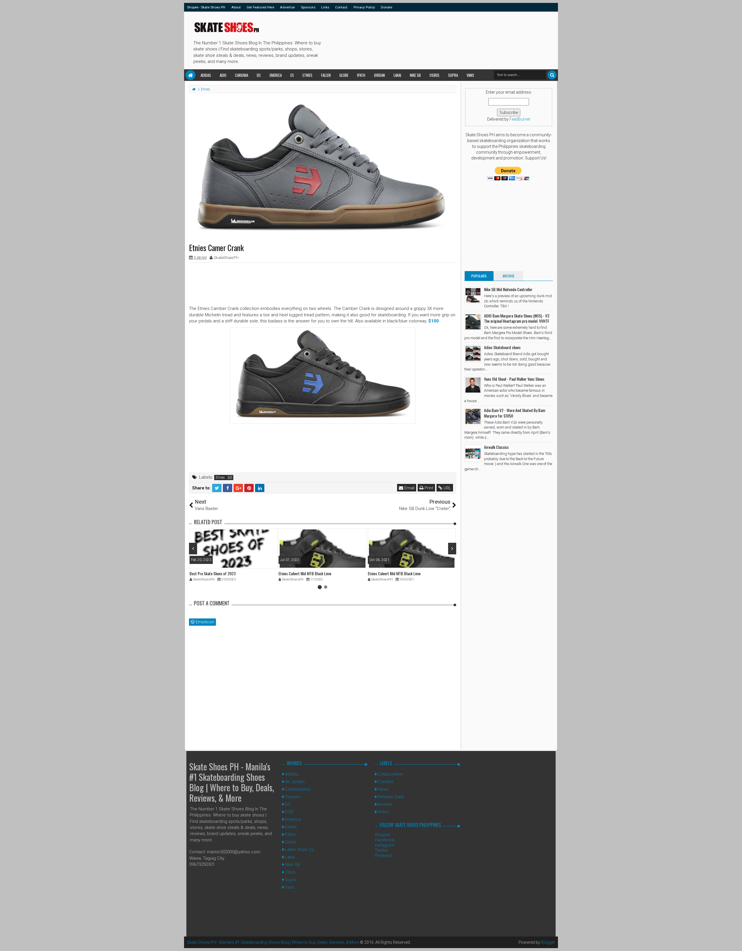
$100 (433, 321)
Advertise (287, 7)
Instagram (384, 845)
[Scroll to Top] (735, 941)
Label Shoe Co (299, 849)
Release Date (391, 796)
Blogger (548, 942)
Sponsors (308, 7)
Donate (386, 7)
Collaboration (298, 789)
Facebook (384, 840)
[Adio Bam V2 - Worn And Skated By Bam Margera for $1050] (473, 416)
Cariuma (241, 75)
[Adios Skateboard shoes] (473, 353)
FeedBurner (520, 119)
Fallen (326, 75)
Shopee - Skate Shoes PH (206, 7)
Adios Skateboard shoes (502, 347)
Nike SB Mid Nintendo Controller (508, 289)
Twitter (381, 850)
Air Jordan (295, 781)
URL (446, 488)
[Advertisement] (428, 39)
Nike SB (415, 75)
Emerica (276, 75)
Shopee (382, 834)
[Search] (552, 74)
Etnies (307, 75)
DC (259, 75)
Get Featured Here (260, 7)
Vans (470, 75)
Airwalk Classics (496, 447)
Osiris (434, 75)
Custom (292, 796)
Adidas (206, 75)
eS (292, 75)
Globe (343, 75)
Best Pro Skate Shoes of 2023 (213, 573)
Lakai (397, 75)
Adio (223, 75)
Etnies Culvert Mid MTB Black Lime (305, 573)
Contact (341, 7)
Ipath (361, 75)
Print (428, 488)
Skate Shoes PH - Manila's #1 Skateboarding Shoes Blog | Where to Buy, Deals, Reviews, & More (231, 782)
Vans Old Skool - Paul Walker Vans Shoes (514, 379)
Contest (385, 781)
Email (408, 488)
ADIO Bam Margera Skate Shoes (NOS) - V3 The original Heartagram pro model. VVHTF (516, 318)
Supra (453, 75)
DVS (289, 811)
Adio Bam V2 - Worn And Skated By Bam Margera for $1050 (514, 412)
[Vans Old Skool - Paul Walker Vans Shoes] (473, 385)
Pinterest (383, 855)
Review (385, 804)
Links (325, 7)
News (383, 789)
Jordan (379, 75)
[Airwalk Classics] (473, 453)
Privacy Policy (364, 7)
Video (383, 811)
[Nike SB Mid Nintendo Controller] (473, 295)
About (236, 7)
